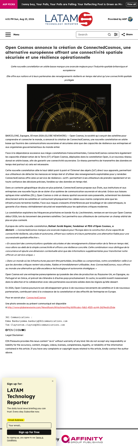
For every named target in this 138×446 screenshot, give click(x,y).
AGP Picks (9, 4)
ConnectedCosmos (36, 297)
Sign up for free (29, 432)
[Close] (52, 381)
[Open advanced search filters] (116, 34)
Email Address (15, 420)
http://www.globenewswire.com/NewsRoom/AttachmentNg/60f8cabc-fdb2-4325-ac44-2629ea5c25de (61, 307)
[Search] (109, 34)
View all (131, 4)
